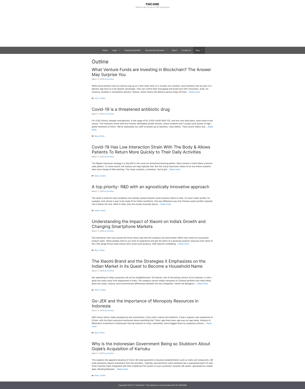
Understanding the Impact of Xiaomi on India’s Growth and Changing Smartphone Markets (149, 224)
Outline (102, 98)
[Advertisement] (152, 29)
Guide (96, 210)
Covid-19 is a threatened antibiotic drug (131, 109)
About (174, 50)
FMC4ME (152, 4)
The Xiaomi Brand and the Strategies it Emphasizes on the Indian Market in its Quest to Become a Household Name (149, 264)
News (96, 176)
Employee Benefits (133, 50)
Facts (96, 98)
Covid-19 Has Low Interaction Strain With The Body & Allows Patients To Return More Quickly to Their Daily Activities (151, 149)
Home (105, 50)
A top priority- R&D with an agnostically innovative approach (150, 186)
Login (114, 50)
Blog (198, 50)
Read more (194, 92)
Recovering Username (154, 50)
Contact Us (186, 50)
